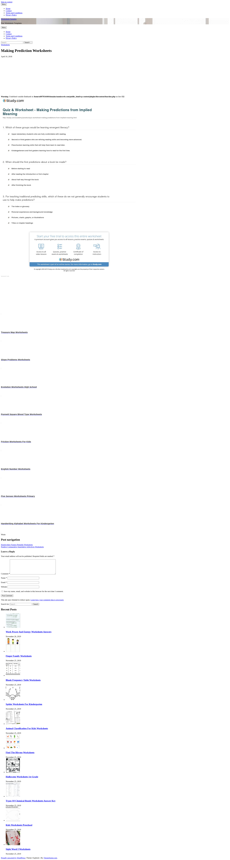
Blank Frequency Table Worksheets (23, 680)
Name (4, 578)
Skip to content (6, 2)
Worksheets (5, 45)
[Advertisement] (73, 74)
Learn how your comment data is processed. (47, 600)
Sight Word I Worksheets (18, 849)
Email (4, 582)
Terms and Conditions (14, 13)
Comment (5, 574)
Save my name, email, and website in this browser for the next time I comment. (33, 591)
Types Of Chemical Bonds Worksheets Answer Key (31, 801)
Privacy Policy (11, 15)
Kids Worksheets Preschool (19, 825)
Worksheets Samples (9, 19)
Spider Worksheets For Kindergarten (24, 704)
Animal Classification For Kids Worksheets (27, 728)
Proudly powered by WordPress (13, 858)
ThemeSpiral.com (50, 858)
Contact (9, 11)
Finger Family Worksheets (19, 656)
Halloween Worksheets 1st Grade (22, 776)
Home (8, 9)
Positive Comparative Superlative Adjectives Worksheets (22, 547)
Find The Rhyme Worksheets (20, 752)
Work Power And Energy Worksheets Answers (28, 632)
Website (4, 587)
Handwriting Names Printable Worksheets (17, 545)
